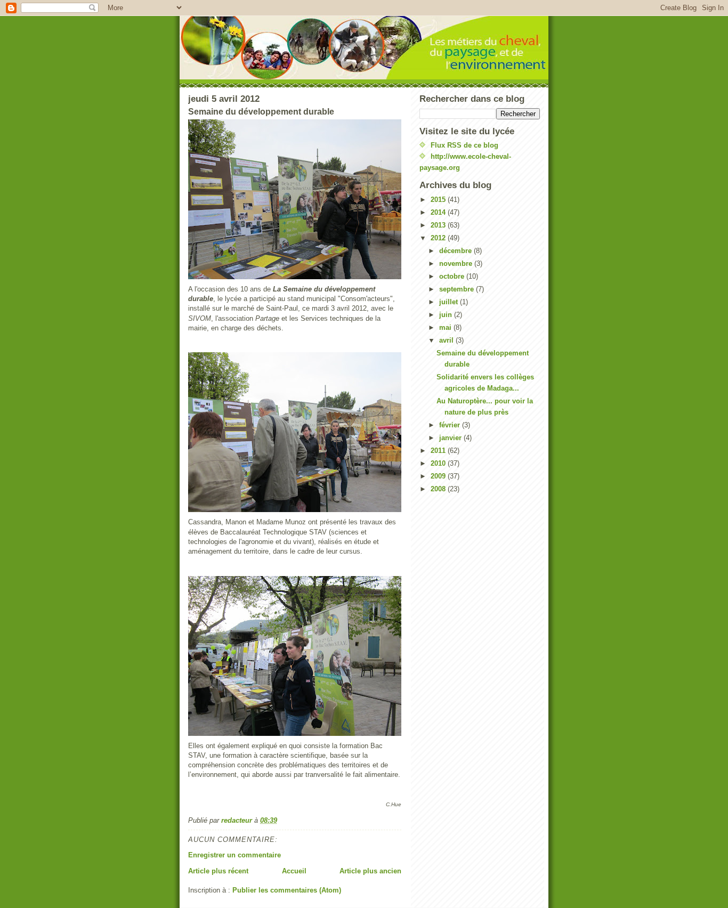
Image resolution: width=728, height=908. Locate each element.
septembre (457, 289)
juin (446, 315)
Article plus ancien (370, 871)
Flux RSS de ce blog (464, 145)
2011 (439, 451)
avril (447, 340)
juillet (449, 302)
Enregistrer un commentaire (234, 855)
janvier (451, 438)
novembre (456, 263)
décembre (456, 251)
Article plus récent (218, 871)
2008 (439, 489)
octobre (452, 276)
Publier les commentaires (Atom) (286, 890)
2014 (439, 212)
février (450, 425)
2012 (439, 238)
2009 (439, 476)
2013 (439, 225)
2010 (439, 463)
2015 (439, 200)
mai (446, 327)
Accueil (294, 871)
